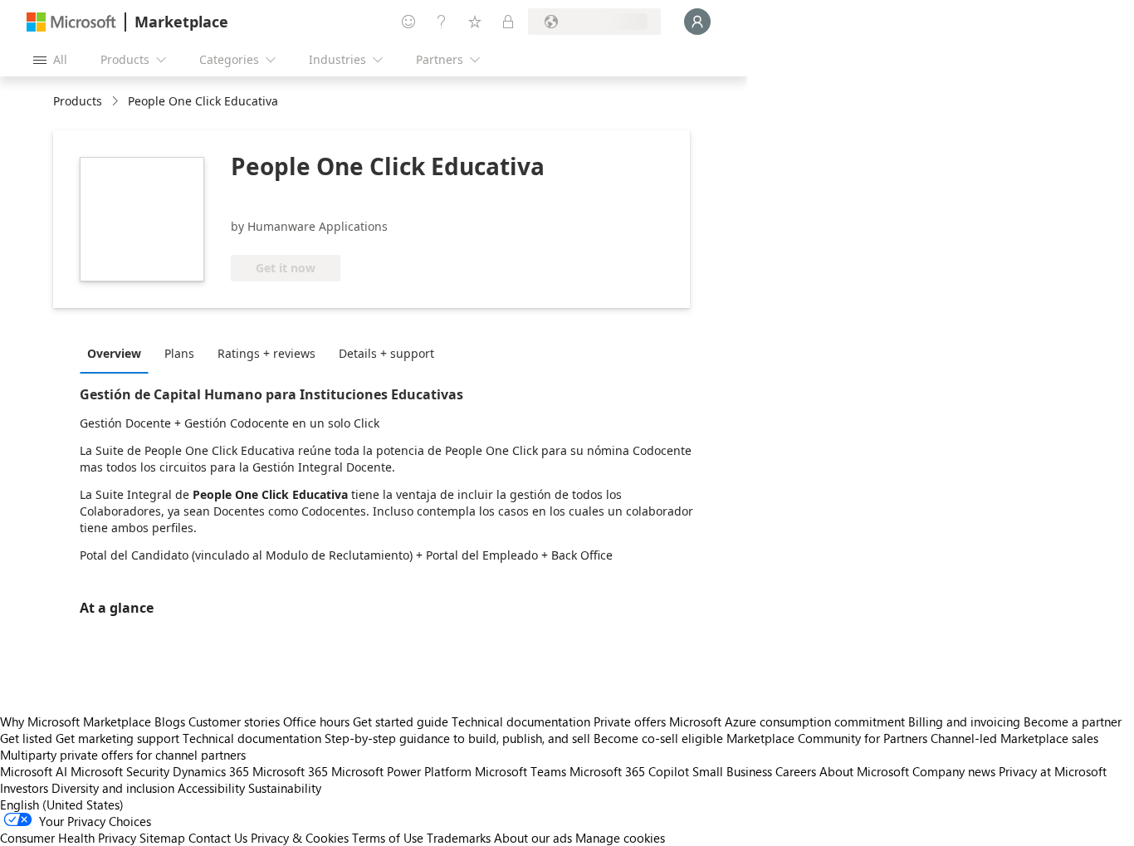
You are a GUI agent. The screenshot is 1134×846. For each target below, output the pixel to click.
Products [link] (77, 101)
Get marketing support (117, 738)
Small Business (732, 771)
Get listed (26, 738)
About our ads (533, 837)
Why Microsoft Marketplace (75, 721)
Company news (953, 771)
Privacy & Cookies (300, 837)
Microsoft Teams (520, 771)
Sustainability (284, 788)
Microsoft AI (33, 771)
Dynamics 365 (211, 771)
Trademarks (459, 837)
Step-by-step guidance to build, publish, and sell (457, 738)
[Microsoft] (71, 22)
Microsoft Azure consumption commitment (788, 721)
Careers (795, 771)
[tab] (118, 353)
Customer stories (234, 721)
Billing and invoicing (964, 721)
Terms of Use (387, 837)
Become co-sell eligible (658, 738)
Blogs (169, 721)
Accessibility (211, 788)
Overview (114, 353)
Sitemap (162, 837)
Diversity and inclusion (112, 788)
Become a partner (1073, 721)
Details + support (386, 353)
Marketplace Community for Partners (826, 738)
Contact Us (217, 837)
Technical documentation (521, 721)
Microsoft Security (120, 771)
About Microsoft (864, 771)
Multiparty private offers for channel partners (123, 754)
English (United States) (62, 804)
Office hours (316, 721)
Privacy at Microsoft (1053, 771)
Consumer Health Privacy (68, 837)
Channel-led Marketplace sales (1014, 738)
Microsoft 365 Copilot (629, 771)
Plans (179, 353)
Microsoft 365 (290, 771)
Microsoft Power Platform (401, 771)
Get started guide (400, 721)
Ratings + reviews (266, 353)
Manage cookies (620, 837)
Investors (24, 788)
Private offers (630, 721)
